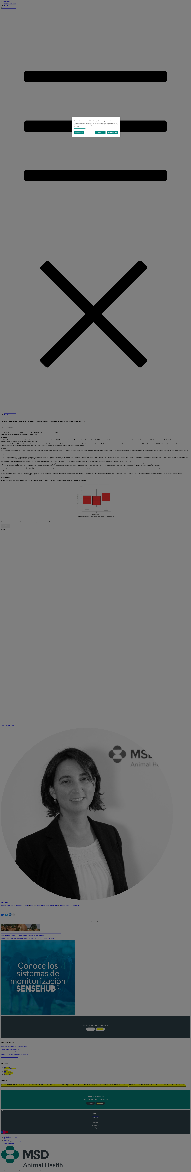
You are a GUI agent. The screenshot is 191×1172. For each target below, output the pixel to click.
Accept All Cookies (112, 132)
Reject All (100, 132)
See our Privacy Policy (80, 128)
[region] (96, 127)
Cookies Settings (79, 132)
